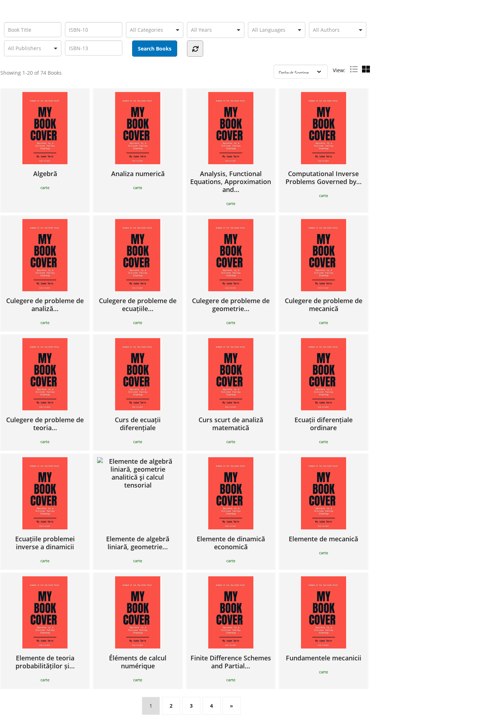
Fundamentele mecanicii (323, 658)
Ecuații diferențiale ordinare (324, 423)
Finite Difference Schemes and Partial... (231, 662)
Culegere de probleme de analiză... (45, 304)
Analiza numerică (138, 173)
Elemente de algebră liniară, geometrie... (137, 542)
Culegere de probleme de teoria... (45, 423)
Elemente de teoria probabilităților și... (45, 662)
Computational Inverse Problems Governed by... (323, 177)
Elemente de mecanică (323, 538)
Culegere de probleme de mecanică (323, 304)
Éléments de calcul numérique (137, 662)
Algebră (45, 173)
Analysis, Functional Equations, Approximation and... (230, 181)
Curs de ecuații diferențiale (138, 423)
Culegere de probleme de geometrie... (231, 304)
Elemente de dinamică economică (231, 542)
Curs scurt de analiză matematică (230, 423)
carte (44, 187)
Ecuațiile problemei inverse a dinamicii (45, 542)
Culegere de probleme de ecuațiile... (137, 304)
